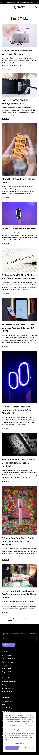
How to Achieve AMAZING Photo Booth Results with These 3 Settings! (18, 462)
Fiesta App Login (7, 708)
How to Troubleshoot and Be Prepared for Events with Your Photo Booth (17, 409)
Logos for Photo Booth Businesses (19, 228)
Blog (3, 704)
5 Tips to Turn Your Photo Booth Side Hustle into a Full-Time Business (18, 541)
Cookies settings (19, 743)
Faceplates (5, 685)
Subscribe (8, 645)
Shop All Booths (7, 672)
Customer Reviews (8, 711)
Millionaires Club (7, 701)
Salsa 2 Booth (6, 655)
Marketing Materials (8, 691)
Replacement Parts (8, 688)
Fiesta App (5, 665)
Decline (27, 747)
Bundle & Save (6, 668)
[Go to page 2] (29, 619)
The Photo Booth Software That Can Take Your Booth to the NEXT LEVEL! (18, 327)
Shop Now (30, 2)
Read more (5, 69)
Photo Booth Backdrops (9, 681)
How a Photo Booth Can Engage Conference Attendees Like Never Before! (19, 594)
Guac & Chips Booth (8, 659)
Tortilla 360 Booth (7, 662)
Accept (12, 747)
